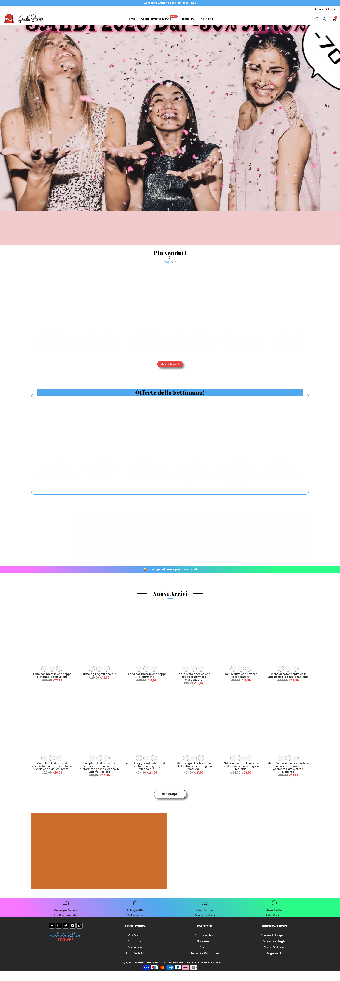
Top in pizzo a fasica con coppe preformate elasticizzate (193, 676)
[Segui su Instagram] (59, 926)
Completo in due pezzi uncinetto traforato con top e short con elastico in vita (52, 766)
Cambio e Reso (204, 935)
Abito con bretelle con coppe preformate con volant (52, 675)
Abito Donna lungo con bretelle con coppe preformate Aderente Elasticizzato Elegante (288, 768)
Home (131, 19)
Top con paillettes (288, 341)
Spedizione (204, 941)
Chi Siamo (135, 935)
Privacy (205, 947)
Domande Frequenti (274, 935)
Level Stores (147, 962)
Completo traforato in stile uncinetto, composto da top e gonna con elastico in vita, (99, 344)
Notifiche (207, 19)
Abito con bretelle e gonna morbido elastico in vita (147, 471)
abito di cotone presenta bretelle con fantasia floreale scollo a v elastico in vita (192, 473)
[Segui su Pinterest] (66, 926)
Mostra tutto (168, 364)
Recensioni (187, 19)
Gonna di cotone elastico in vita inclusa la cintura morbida (288, 675)
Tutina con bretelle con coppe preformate (146, 675)
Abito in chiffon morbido (102, 470)
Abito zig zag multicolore (99, 674)
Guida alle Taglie (274, 941)
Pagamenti (274, 953)
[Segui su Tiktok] (79, 926)
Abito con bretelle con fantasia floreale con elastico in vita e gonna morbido (283, 473)
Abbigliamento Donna (158, 19)
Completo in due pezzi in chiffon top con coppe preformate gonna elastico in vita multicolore (99, 768)
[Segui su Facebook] (52, 926)
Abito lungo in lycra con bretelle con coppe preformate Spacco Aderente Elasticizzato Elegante (238, 474)
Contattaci (135, 941)
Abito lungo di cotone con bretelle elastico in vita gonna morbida (194, 766)
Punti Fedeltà (135, 953)
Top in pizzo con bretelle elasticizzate (241, 675)
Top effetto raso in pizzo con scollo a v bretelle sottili (241, 342)
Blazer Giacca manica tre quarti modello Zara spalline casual (146, 344)
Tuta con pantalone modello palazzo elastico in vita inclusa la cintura (193, 344)
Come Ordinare (274, 947)
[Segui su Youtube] (73, 926)
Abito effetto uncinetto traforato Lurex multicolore (57, 471)
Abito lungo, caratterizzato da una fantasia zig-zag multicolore (146, 766)
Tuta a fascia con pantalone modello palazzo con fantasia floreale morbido (52, 344)
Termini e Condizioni (205, 953)
